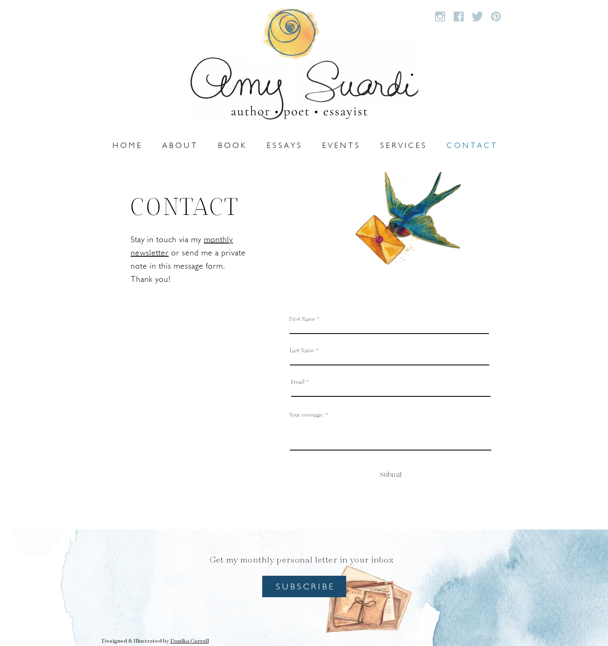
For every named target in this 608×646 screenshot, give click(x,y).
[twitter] (477, 16)
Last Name (302, 350)
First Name (302, 319)
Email (297, 381)
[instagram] (440, 16)
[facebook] (459, 16)
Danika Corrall (189, 641)
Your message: (307, 414)
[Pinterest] (496, 16)
